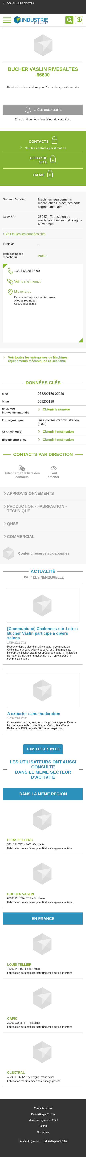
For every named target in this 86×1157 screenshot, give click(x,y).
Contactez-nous (43, 1108)
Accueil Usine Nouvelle (20, 2)
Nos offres (43, 1132)
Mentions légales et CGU (43, 1120)
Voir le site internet (27, 281)
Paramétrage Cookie (43, 1114)
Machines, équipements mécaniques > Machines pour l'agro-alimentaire (59, 203)
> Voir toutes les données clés (24, 234)
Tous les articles (43, 749)
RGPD (43, 1126)
